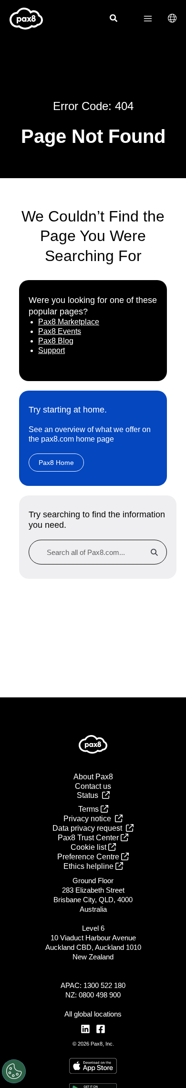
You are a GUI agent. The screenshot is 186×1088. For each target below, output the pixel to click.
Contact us (93, 786)
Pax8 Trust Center (89, 838)
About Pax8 (93, 777)
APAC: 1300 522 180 (93, 985)
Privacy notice (89, 819)
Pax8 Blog (55, 341)
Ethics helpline (89, 866)
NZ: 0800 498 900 (93, 995)
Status (89, 795)
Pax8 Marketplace (68, 322)
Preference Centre (89, 857)
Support (51, 350)
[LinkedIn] (85, 1029)
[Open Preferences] (14, 1071)
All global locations (93, 1014)
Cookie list (89, 847)
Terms (89, 809)
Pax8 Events (59, 331)
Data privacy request (89, 828)
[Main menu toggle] (147, 18)
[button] (114, 19)
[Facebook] (100, 1029)
